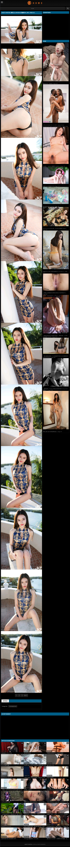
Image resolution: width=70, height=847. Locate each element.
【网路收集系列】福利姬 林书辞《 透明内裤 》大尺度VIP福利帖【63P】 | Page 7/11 (55, 336)
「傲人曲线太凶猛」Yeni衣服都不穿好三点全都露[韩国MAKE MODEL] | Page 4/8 (55, 356)
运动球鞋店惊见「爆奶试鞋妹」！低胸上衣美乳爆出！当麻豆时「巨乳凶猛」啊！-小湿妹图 (58, 826)
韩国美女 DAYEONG (6, 826)
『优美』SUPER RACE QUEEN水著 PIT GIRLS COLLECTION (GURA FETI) (12, 790)
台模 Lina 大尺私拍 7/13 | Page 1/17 (51, 186)
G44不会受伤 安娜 (5, 802)
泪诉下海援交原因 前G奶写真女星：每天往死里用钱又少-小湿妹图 (35, 826)
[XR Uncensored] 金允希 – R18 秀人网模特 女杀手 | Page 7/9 (55, 229)
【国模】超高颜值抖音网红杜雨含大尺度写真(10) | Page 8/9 (54, 293)
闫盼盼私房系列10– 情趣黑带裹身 (55, 753)
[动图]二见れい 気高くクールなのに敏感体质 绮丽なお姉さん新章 (58, 814)
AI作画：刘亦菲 (28, 790)
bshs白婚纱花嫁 (5, 765)
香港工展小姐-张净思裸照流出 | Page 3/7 (52, 431)
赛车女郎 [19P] (50, 765)
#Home (32, 8)
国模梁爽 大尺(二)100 (6, 753)
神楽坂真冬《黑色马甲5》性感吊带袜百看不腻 (35, 814)
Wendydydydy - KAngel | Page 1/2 (51, 206)
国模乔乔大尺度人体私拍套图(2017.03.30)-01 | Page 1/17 (55, 272)
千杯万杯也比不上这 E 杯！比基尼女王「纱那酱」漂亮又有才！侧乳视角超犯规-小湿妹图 (58, 802)
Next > (26, 695)
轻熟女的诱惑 (50, 777)
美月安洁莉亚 (27, 753)
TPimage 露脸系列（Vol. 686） (31, 838)
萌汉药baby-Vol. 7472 (6, 777)
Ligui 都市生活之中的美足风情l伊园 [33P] (57, 790)
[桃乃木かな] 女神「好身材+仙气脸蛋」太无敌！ (58, 838)
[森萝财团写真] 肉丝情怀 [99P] (8, 838)
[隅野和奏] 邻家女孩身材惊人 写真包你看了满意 (35, 802)
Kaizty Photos (35, 3)
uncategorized (12, 706)
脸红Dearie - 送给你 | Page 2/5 (50, 83)
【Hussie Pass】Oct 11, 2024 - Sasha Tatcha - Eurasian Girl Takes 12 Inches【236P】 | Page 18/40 (55, 125)
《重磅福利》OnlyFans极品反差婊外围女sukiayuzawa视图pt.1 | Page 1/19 (55, 389)
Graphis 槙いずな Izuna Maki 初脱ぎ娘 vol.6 (35, 765)
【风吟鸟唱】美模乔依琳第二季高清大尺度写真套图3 (35, 777)
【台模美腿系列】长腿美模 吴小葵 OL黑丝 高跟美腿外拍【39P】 (12, 814)
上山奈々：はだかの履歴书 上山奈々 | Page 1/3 (54, 166)
